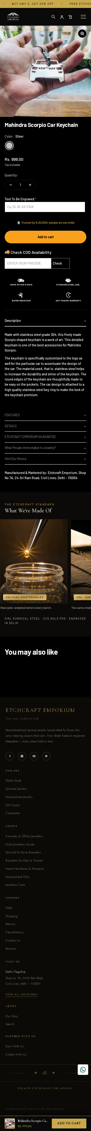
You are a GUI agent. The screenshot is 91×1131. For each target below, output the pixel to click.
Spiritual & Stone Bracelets (23, 852)
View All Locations (22, 994)
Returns (10, 924)
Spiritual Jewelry (16, 788)
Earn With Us (15, 1046)
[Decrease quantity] (11, 185)
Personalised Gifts (17, 877)
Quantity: (11, 175)
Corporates (13, 813)
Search (10, 1024)
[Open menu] (83, 16)
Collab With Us (16, 1054)
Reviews (11, 948)
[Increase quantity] (30, 185)
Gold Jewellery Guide (20, 844)
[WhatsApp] (46, 756)
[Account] (62, 17)
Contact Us (13, 940)
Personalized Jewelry (19, 797)
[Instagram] (22, 756)
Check (57, 263)
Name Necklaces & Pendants (25, 868)
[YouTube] (34, 756)
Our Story (12, 1016)
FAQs (9, 908)
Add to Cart (69, 1123)
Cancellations (15, 932)
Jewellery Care (15, 885)
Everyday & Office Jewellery (24, 836)
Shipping (12, 916)
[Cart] (70, 17)
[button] (53, 16)
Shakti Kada (13, 780)
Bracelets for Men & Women (24, 860)
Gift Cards (13, 805)
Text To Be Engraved (19, 199)
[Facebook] (10, 756)
